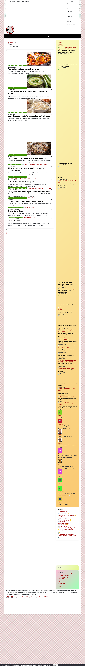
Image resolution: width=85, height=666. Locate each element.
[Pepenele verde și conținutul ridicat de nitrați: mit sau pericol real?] (67, 404)
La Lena (60, 582)
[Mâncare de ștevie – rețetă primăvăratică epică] (67, 289)
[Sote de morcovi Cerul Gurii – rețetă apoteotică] (64, 166)
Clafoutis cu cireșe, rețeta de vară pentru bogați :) (27, 158)
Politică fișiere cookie (28, 596)
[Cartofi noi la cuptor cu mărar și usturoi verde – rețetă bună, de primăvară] (64, 188)
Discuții (47, 36)
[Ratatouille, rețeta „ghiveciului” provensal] (66, 368)
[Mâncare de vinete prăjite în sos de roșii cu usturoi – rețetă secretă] (67, 49)
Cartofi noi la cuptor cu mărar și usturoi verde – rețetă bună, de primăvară (65, 284)
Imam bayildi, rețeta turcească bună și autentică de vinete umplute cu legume (67, 335)
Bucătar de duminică (63, 575)
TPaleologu (61, 424)
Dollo (59, 415)
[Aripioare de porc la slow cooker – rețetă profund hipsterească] (67, 309)
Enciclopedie (28, 36)
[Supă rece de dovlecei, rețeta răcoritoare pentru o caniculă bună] (67, 361)
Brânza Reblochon (15, 221)
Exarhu (59, 580)
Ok (54, 665)
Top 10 (60, 42)
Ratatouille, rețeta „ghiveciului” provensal (23, 69)
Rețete (21, 36)
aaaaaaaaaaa (61, 492)
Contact (27, 1)
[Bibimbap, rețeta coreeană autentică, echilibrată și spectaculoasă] (66, 396)
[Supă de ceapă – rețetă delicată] (64, 295)
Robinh (60, 434)
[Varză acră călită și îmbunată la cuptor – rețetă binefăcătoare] (64, 55)
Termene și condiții (40, 596)
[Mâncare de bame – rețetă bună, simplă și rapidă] (67, 182)
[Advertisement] (55, 29)
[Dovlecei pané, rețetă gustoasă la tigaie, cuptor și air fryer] (65, 354)
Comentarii (61, 46)
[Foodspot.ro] (10, 30)
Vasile (59, 586)
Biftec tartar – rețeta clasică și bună (21, 182)
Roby (59, 483)
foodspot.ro (62, 511)
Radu (59, 585)
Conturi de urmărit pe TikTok (65, 574)
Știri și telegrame (13, 36)
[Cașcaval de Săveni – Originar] (64, 69)
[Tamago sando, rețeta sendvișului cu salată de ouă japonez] (67, 390)
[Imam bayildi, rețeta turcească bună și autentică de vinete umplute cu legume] (67, 331)
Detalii (56, 665)
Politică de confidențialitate (13, 596)
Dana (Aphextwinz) (63, 577)
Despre (22, 1)
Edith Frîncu (61, 578)
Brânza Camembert (15, 211)
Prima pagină (10, 42)
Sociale (13, 1)
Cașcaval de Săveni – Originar (65, 163)
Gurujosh (60, 464)
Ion (58, 453)
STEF (59, 502)
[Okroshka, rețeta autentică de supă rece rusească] (67, 347)
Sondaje (9, 1)
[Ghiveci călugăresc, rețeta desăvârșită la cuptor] (64, 374)
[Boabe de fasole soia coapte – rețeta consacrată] (64, 316)
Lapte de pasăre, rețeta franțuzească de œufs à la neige (29, 116)
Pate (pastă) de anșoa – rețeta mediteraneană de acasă (29, 192)
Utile (42, 36)
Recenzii (36, 36)
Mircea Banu (61, 583)
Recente (60, 44)
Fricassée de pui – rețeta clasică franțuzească (25, 201)
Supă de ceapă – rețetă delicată (65, 304)
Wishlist (18, 1)
